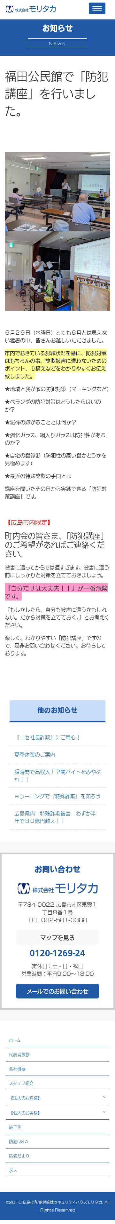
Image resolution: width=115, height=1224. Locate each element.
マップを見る (57, 937)
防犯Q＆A (18, 1141)
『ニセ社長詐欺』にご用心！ (47, 737)
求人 (13, 1170)
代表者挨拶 (19, 1054)
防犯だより (19, 1155)
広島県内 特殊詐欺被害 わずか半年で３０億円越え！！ (55, 816)
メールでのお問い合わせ (57, 991)
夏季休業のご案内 (34, 754)
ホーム (15, 1040)
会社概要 (17, 1068)
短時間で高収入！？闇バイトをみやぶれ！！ (57, 775)
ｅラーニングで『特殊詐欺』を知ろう (57, 796)
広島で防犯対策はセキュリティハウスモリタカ (62, 1202)
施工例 (15, 1127)
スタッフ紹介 (21, 1083)
